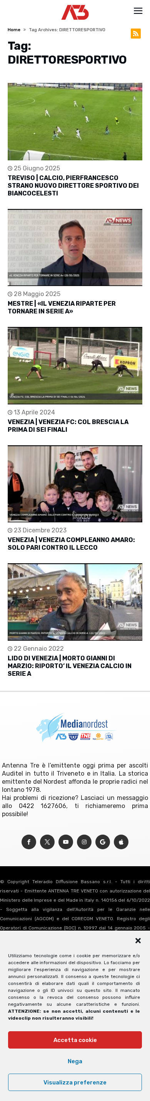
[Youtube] (65, 842)
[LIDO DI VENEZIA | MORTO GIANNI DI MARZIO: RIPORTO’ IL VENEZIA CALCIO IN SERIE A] (75, 602)
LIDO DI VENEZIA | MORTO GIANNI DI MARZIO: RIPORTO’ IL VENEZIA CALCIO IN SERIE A (70, 666)
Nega (75, 1061)
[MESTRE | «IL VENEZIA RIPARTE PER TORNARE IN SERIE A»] (75, 247)
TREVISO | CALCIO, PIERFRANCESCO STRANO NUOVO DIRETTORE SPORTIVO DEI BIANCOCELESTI (73, 185)
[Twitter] (47, 842)
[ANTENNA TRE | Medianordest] (75, 4)
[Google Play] (102, 842)
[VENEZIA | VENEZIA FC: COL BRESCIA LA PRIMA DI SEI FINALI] (75, 365)
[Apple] (121, 842)
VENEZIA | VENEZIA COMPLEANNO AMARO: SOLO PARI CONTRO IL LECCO (71, 543)
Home (14, 29)
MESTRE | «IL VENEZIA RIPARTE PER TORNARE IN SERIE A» (62, 307)
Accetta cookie (75, 1040)
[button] (138, 940)
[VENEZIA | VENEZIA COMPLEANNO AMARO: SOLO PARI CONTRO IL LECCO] (75, 484)
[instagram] (84, 842)
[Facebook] (29, 842)
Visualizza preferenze (75, 1082)
